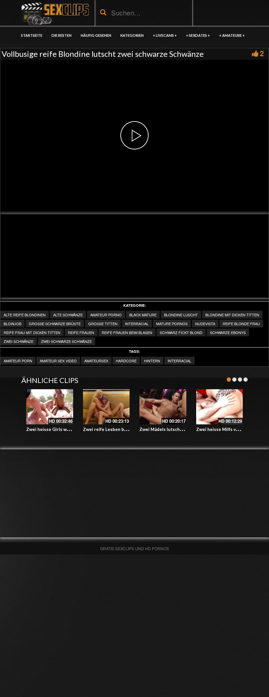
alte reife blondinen (25, 314)
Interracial (137, 323)
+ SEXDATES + (198, 35)
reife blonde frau (241, 323)
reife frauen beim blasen (127, 332)
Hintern (152, 360)
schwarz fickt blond (181, 332)
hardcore (126, 360)
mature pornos (172, 323)
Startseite (31, 35)
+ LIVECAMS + (165, 35)
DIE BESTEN (62, 35)
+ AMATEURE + (232, 35)
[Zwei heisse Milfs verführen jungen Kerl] (219, 406)
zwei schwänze (18, 341)
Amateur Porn (18, 360)
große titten (102, 323)
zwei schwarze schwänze (66, 341)
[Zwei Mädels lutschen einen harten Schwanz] (162, 406)
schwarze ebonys (228, 332)
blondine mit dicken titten (232, 314)
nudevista (205, 323)
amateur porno (106, 314)
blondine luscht (181, 314)
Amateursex (96, 360)
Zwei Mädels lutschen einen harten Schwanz (185, 429)
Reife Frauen (81, 332)
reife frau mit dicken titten (32, 332)
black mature (142, 314)
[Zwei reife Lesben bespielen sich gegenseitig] (106, 406)
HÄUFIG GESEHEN (96, 35)
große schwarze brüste (55, 323)
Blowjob (12, 323)
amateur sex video (58, 360)
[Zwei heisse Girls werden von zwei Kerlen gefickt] (49, 406)
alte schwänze (68, 314)
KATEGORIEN (132, 35)
